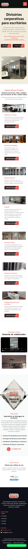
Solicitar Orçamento (11, 126)
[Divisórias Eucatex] (14, 235)
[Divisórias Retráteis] (14, 171)
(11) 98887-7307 (16, 449)
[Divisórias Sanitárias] (14, 266)
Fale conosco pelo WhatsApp (17, 546)
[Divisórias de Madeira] (14, 138)
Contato (4, 523)
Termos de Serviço (7, 542)
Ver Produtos (6, 45)
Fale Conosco (19, 45)
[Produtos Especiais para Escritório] (14, 295)
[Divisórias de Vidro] (14, 108)
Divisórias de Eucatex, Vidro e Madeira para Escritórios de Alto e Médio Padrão (14, 93)
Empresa (4, 518)
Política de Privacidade (18, 542)
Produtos (4, 516)
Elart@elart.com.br (7, 532)
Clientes (4, 521)
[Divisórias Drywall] (14, 200)
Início (3, 513)
